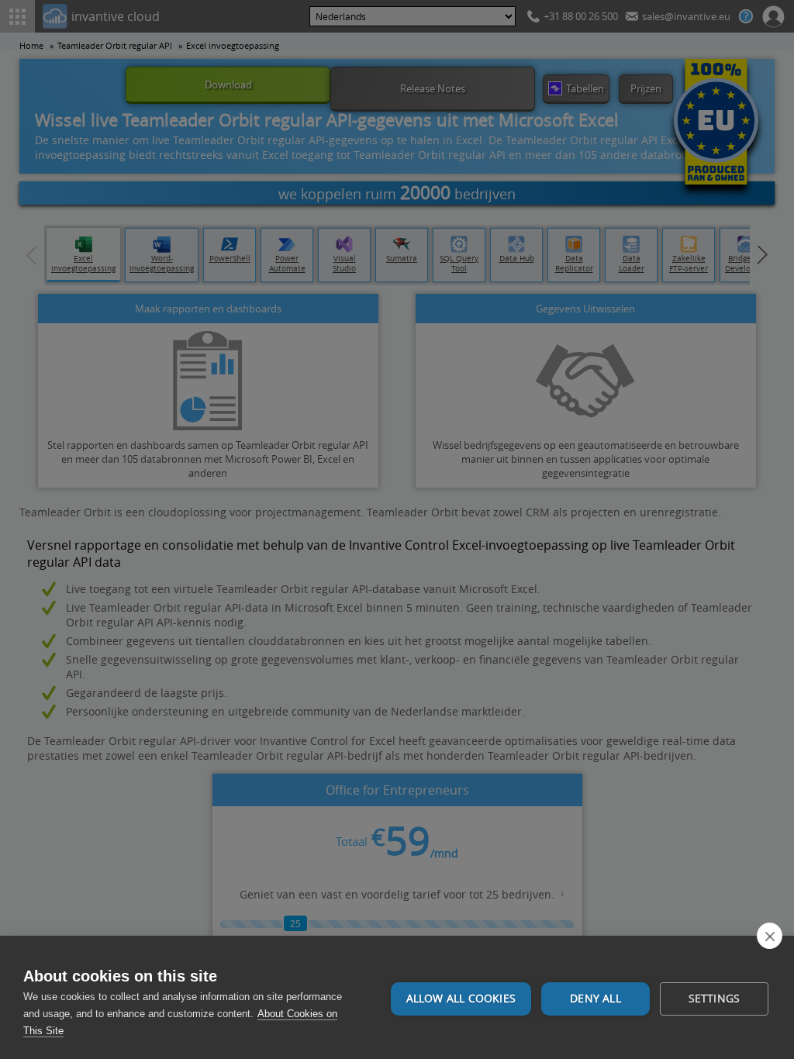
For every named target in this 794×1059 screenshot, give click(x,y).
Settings (714, 999)
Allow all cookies (461, 999)
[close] (769, 936)
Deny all (595, 999)
